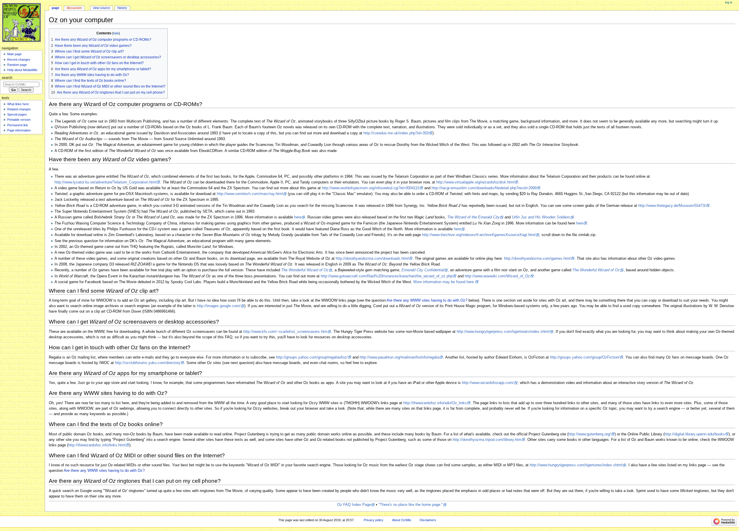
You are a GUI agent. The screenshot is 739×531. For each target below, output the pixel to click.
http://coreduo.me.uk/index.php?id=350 (396, 133)
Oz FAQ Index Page (354, 505)
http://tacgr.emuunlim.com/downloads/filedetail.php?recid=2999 (484, 188)
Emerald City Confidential (423, 270)
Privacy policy (373, 520)
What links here (18, 104)
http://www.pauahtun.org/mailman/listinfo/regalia (399, 357)
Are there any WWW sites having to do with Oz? (427, 300)
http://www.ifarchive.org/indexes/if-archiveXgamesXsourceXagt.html (478, 235)
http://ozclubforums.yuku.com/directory (147, 363)
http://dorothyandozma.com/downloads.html (372, 259)
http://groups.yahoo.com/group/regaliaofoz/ (312, 357)
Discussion (74, 8)
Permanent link (17, 125)
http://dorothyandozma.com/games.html (537, 259)
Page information (19, 130)
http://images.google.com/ (218, 306)
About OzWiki (401, 520)
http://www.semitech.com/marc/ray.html (250, 194)
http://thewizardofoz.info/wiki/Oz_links (435, 403)
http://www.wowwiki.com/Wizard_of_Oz (497, 276)
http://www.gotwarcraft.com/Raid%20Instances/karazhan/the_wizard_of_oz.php (387, 276)
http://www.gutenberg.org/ (589, 434)
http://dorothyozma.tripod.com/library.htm (487, 440)
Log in (728, 2)
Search (7, 77)
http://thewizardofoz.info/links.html (97, 445)
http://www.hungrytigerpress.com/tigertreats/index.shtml (503, 332)
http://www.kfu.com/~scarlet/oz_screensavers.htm (285, 332)
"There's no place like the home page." (410, 505)
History (122, 8)
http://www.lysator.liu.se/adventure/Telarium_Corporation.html (105, 182)
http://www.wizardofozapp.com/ (488, 383)
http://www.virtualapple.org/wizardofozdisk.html (475, 182)
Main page (14, 54)
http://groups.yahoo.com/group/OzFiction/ (584, 357)
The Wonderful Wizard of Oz (305, 270)
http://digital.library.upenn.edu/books (695, 434)
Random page (17, 64)
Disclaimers (428, 520)
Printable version (19, 119)
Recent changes (18, 59)
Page (55, 8)
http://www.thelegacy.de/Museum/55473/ (672, 206)
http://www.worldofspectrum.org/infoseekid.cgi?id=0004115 (370, 188)
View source (101, 8)
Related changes (19, 109)
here (297, 217)
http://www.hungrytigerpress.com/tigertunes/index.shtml (576, 465)
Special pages (17, 114)
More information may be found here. (444, 282)
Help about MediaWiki (22, 70)
